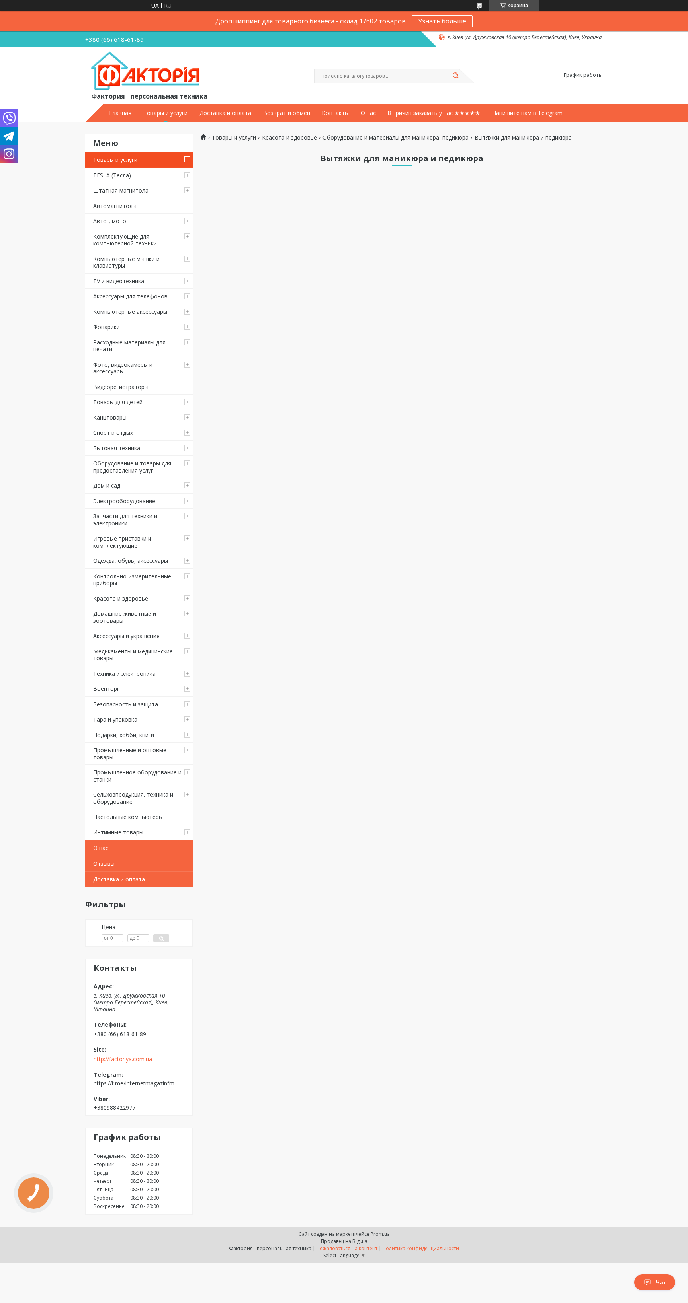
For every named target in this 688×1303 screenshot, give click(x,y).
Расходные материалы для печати (129, 345)
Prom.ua (380, 1234)
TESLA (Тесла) (112, 175)
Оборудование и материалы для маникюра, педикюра (395, 137)
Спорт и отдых (113, 432)
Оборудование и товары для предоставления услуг (132, 466)
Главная (120, 113)
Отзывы (104, 863)
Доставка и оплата (225, 113)
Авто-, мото (109, 221)
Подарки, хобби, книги (123, 735)
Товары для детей (118, 402)
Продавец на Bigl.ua (344, 1241)
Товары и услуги (165, 113)
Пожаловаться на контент (347, 1248)
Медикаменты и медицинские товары (133, 655)
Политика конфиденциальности (421, 1248)
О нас (368, 113)
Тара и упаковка (115, 719)
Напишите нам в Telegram (527, 113)
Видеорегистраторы (121, 387)
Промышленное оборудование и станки (137, 775)
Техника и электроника (124, 673)
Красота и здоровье (120, 598)
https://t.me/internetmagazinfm (134, 1083)
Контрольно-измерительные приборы (132, 579)
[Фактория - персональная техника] (147, 71)
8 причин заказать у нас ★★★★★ (434, 113)
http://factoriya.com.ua (123, 1059)
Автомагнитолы (115, 206)
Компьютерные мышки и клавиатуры (126, 262)
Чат (661, 1282)
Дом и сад (106, 485)
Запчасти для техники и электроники (125, 519)
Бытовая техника (116, 448)
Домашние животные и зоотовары (124, 617)
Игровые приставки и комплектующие (122, 542)
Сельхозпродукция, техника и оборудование (133, 798)
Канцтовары (110, 417)
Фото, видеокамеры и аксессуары (122, 368)
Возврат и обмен (286, 113)
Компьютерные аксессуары (130, 311)
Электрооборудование (124, 501)
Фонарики (106, 327)
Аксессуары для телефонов (130, 296)
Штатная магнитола (121, 190)
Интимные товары (118, 832)
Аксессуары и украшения (126, 636)
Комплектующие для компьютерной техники (125, 240)
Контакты (335, 113)
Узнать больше (442, 21)
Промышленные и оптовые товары (129, 753)
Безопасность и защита (125, 704)
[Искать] (455, 76)
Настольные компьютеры (128, 817)
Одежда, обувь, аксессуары (130, 560)
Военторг (106, 688)
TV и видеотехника (118, 281)
